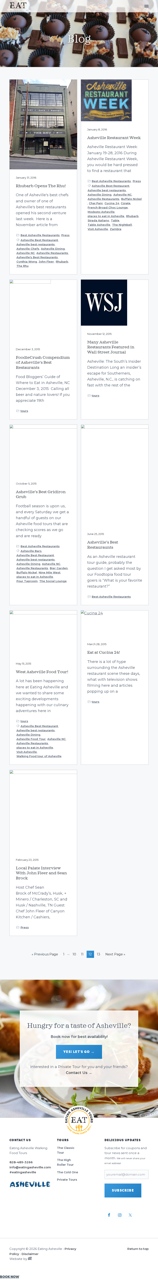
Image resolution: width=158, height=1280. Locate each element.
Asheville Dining (53, 248)
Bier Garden (59, 568)
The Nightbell (122, 224)
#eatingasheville (22, 1172)
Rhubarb (62, 261)
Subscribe (123, 1190)
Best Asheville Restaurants (40, 235)
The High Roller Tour (65, 1162)
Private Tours (67, 1179)
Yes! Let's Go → (79, 1051)
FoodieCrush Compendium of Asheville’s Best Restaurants (43, 363)
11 (83, 954)
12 (91, 954)
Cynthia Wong (26, 261)
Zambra (115, 229)
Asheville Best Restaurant (39, 240)
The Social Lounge (53, 581)
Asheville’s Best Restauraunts (102, 544)
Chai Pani (96, 203)
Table (115, 220)
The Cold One (67, 1172)
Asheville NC (25, 253)
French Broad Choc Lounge (108, 207)
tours (24, 410)
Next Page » (115, 955)
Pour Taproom (27, 581)
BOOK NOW (9, 1276)
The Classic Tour (65, 1150)
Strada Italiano (98, 220)
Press (65, 235)
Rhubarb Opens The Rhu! (41, 186)
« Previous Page (45, 955)
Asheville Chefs (27, 248)
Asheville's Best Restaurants (37, 257)
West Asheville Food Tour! (42, 672)
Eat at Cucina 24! (103, 652)
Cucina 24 (112, 203)
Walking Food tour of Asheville (39, 756)
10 (75, 954)
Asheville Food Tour (31, 739)
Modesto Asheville (101, 211)
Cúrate (125, 203)
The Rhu (22, 265)
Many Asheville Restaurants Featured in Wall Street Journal (110, 347)
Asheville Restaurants (52, 253)
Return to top (138, 1249)
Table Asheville (99, 224)
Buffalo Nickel (131, 198)
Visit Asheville (98, 229)
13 (99, 954)
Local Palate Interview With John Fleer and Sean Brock (41, 873)
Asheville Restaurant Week (114, 138)
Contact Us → (79, 1072)
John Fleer (46, 261)
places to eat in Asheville (106, 216)
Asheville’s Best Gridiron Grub (41, 494)
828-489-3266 (21, 1162)
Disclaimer (30, 1254)
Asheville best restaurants (35, 244)
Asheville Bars (31, 551)
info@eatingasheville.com (30, 1167)
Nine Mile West (49, 572)
